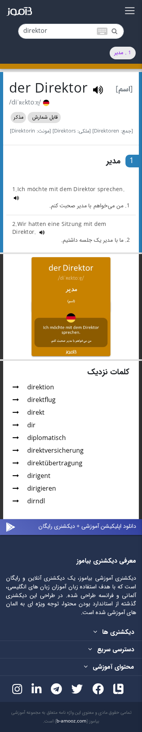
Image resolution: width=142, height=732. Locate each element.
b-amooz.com (71, 721)
